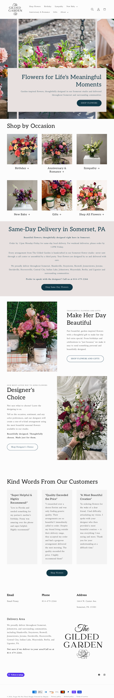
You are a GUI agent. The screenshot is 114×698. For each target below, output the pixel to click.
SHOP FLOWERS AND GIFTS (85, 359)
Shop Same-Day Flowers (56, 287)
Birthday (20, 168)
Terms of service (82, 697)
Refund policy (69, 697)
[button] (72, 6)
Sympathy (90, 168)
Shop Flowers (57, 573)
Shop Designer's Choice (22, 447)
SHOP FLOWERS (89, 103)
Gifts (55, 214)
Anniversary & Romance (57, 170)
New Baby (20, 214)
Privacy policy (56, 697)
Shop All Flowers (90, 214)
